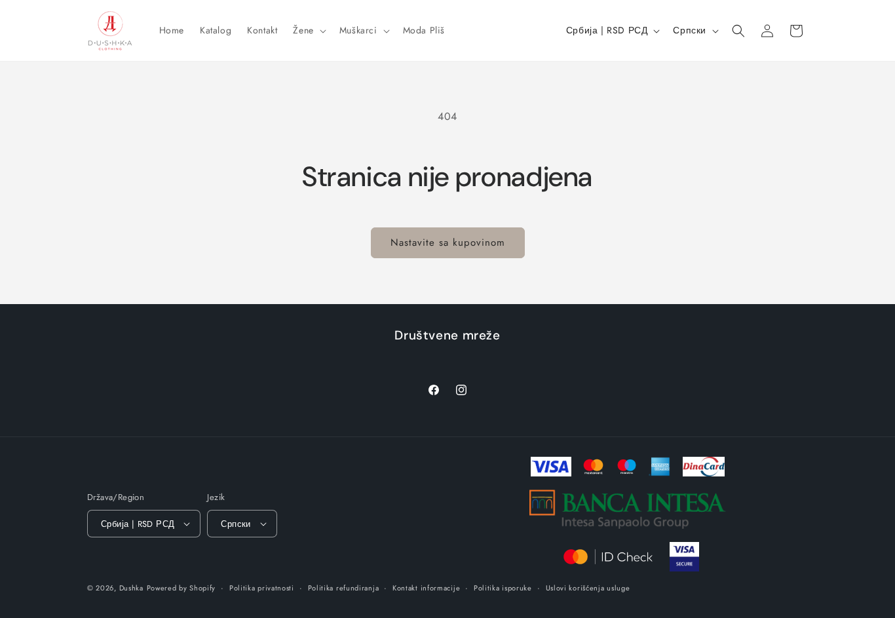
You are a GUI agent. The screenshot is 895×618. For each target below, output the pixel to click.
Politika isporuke (503, 588)
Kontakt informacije (426, 588)
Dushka (131, 588)
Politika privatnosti (261, 588)
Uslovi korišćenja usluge (588, 588)
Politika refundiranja (343, 588)
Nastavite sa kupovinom (447, 242)
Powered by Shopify (181, 588)
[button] (308, 30)
